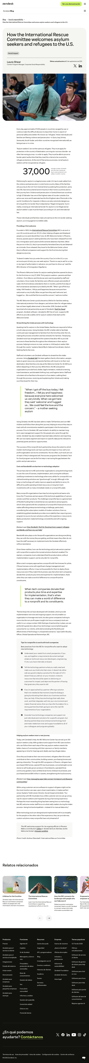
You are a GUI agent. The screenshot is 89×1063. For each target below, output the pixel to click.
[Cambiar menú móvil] (84, 4)
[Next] (49, 918)
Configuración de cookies (50, 1054)
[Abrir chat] (83, 1057)
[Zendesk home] (8, 4)
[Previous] (40, 918)
